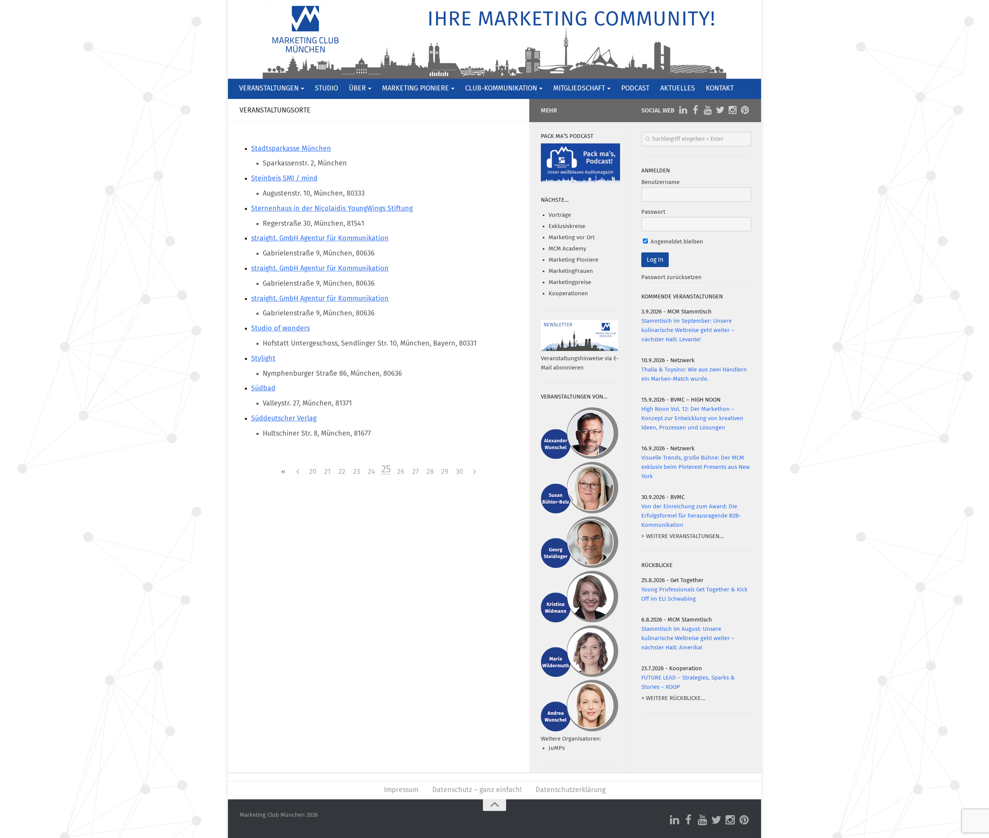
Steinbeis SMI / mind (284, 178)
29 (444, 471)
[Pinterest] (744, 110)
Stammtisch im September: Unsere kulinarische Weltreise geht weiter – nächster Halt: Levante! (687, 330)
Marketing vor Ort (572, 237)
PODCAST (635, 88)
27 (415, 471)
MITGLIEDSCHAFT (579, 88)
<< (283, 472)
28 (430, 471)
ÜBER (357, 88)
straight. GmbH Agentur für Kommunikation (320, 238)
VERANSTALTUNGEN (269, 88)
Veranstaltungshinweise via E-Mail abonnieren (580, 363)
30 (459, 471)
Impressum (401, 790)
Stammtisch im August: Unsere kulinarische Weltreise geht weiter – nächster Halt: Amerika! (687, 638)
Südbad (263, 388)
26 (400, 471)
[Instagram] (732, 110)
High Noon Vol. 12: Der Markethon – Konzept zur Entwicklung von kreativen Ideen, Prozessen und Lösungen (692, 418)
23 (356, 471)
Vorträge (560, 215)
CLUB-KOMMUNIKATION (501, 88)
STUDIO (326, 88)
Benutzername (660, 182)
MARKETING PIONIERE (415, 88)
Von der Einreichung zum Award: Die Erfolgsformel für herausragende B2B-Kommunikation (691, 516)
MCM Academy (567, 249)
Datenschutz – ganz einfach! (477, 790)
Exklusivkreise (567, 226)
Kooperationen (568, 293)
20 (312, 471)
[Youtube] (707, 110)
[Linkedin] (683, 110)
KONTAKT (720, 88)
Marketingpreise (570, 282)
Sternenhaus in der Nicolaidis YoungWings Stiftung (332, 208)
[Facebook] (695, 110)
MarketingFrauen (571, 271)
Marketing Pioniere (573, 260)
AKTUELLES (677, 88)
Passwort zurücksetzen (671, 277)
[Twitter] (720, 110)
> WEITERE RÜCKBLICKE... (673, 698)
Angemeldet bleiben (676, 242)
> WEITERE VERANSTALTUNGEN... (682, 536)
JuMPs (557, 748)
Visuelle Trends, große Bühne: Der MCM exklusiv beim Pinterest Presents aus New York (695, 467)
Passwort (653, 212)
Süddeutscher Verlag (283, 418)
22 (341, 471)
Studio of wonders (280, 328)
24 (371, 471)
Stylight (263, 358)
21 (327, 471)
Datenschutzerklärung (570, 790)
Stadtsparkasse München (291, 148)
